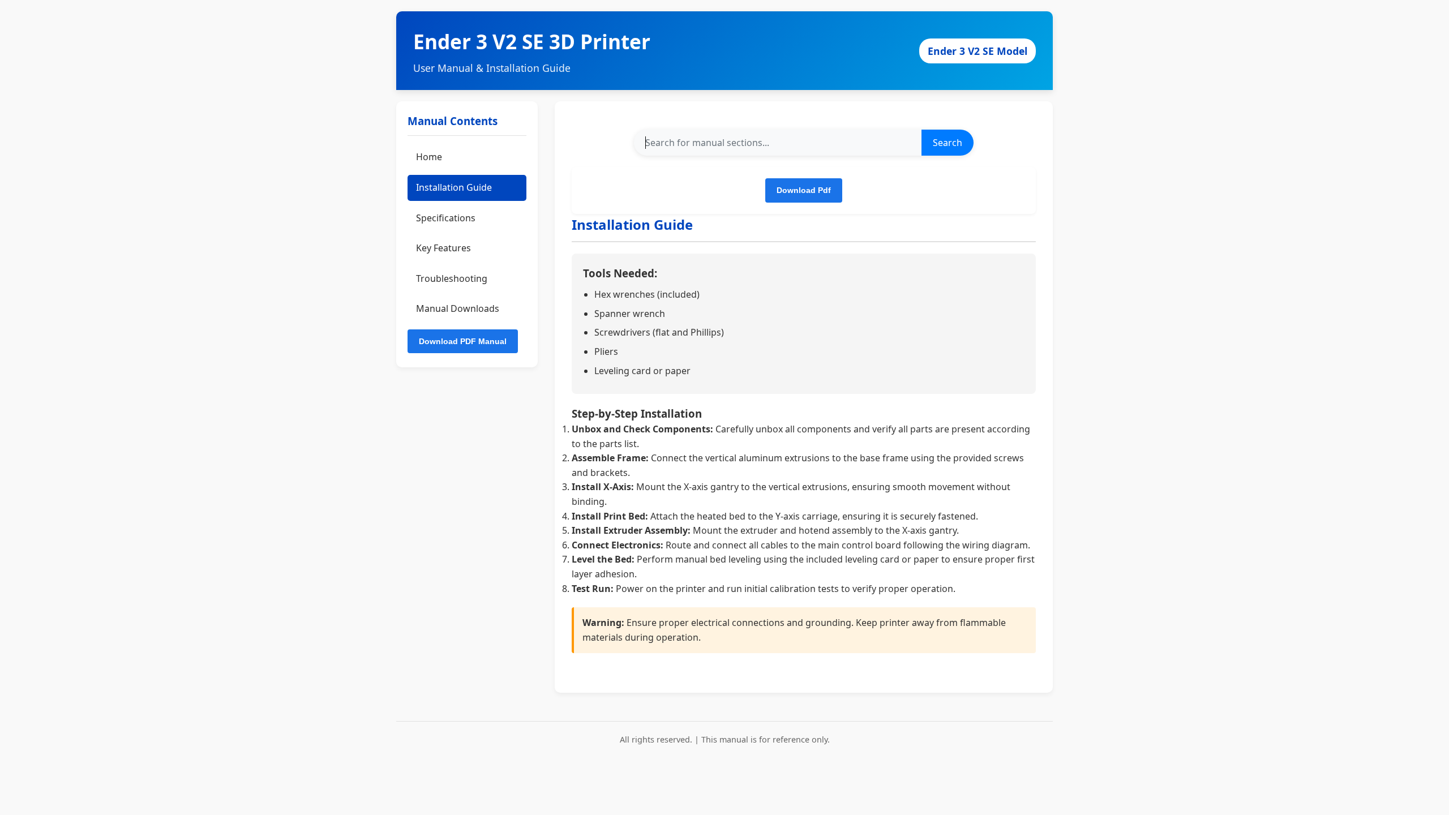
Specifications (445, 218)
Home (429, 157)
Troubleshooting (451, 278)
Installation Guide (454, 187)
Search (947, 142)
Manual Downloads (457, 308)
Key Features (443, 248)
